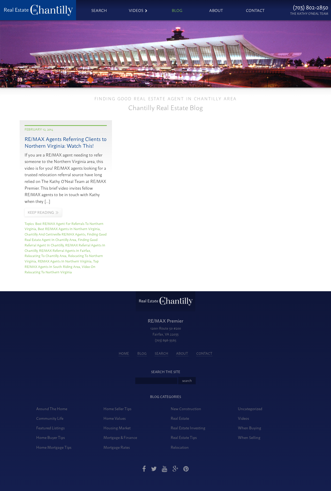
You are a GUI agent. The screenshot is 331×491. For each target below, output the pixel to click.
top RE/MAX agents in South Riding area (62, 263)
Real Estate (180, 418)
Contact (255, 10)
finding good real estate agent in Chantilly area (66, 236)
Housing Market (117, 427)
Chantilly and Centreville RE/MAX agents (55, 234)
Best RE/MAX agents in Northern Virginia (69, 228)
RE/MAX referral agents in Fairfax (64, 250)
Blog (177, 10)
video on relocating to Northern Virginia (60, 269)
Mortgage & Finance (120, 437)
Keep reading (41, 212)
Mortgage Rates (116, 447)
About (216, 10)
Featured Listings (50, 427)
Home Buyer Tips (50, 437)
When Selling (249, 437)
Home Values (114, 418)
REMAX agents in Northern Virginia (65, 261)
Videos (136, 10)
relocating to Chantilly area (45, 255)
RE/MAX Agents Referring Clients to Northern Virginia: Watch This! (66, 142)
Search (99, 10)
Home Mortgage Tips (53, 447)
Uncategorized (250, 408)
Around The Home (51, 408)
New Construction (186, 408)
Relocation (180, 447)
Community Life (49, 418)
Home (124, 353)
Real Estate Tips (184, 437)
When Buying (249, 427)
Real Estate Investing (188, 427)
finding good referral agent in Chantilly (61, 242)
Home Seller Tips (117, 408)
